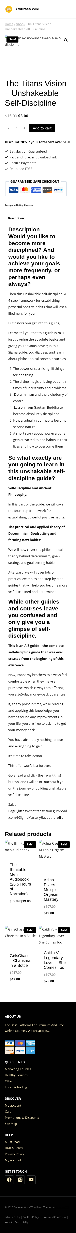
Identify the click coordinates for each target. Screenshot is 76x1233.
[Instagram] (20, 1179)
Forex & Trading (16, 1087)
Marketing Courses (18, 1069)
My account (13, 1105)
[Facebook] (9, 1179)
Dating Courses (24, 204)
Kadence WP (62, 1207)
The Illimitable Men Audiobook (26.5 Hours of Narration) (20, 879)
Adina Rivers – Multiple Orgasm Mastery (51, 890)
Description (16, 218)
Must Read (12, 1142)
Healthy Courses (16, 1075)
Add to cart (42, 128)
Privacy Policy (14, 1154)
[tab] (38, 218)
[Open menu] (67, 9)
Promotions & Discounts (22, 1117)
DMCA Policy (14, 1148)
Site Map (11, 1124)
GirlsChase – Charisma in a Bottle (20, 960)
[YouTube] (31, 1179)
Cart (8, 1111)
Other (9, 1081)
